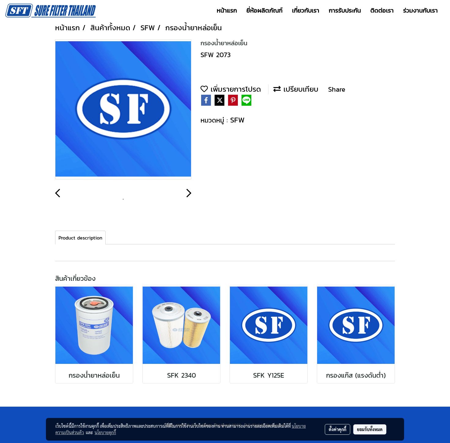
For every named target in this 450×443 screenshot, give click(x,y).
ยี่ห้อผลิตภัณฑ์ (264, 10)
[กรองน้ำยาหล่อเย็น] (123, 110)
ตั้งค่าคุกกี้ (337, 429)
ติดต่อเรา (382, 10)
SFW (237, 120)
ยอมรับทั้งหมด (370, 429)
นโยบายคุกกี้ (105, 432)
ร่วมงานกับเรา (420, 10)
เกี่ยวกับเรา (305, 10)
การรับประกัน (345, 10)
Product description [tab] (80, 237)
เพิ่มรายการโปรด (234, 89)
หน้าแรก (227, 10)
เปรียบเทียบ (299, 89)
